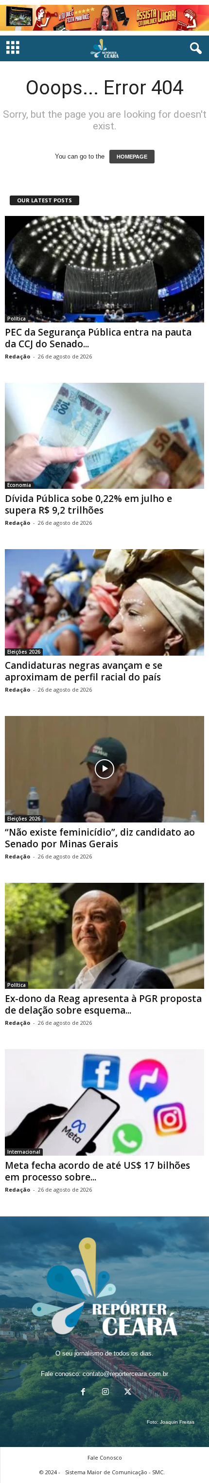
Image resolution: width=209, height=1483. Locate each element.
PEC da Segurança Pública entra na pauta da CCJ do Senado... (98, 338)
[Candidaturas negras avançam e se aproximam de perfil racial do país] (104, 602)
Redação (17, 356)
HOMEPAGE (132, 157)
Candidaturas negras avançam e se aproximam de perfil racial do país (83, 671)
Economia (19, 485)
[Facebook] (83, 1392)
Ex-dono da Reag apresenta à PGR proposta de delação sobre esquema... (103, 1004)
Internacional (23, 1151)
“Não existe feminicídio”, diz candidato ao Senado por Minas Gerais (100, 838)
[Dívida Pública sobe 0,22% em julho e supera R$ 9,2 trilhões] (104, 436)
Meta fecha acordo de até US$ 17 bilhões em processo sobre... (97, 1171)
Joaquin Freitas (177, 1422)
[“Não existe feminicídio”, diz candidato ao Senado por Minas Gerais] (104, 769)
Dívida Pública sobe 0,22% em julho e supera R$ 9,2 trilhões (88, 504)
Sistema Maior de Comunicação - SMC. (115, 1472)
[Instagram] (105, 1392)
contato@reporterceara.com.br (125, 1373)
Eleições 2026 (23, 651)
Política (16, 318)
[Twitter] (127, 1392)
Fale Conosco (104, 1457)
